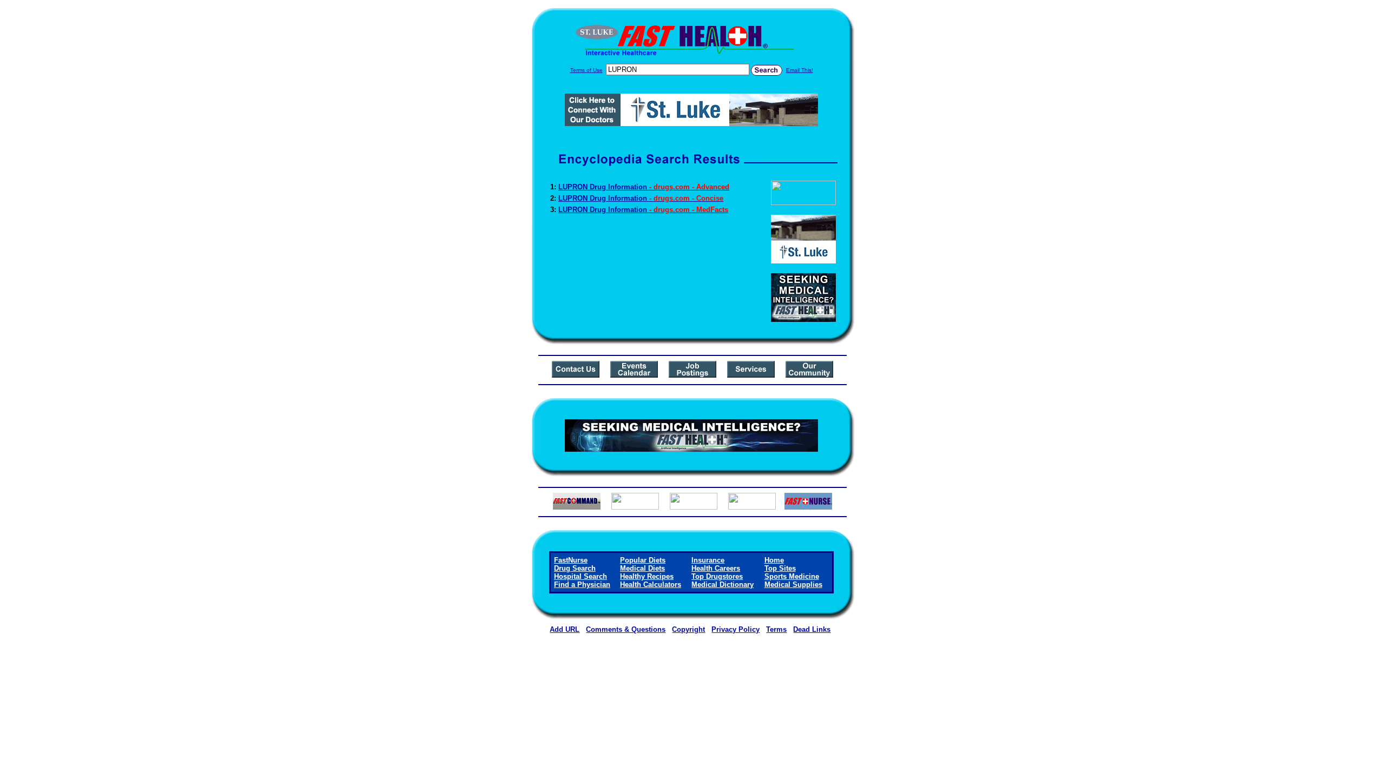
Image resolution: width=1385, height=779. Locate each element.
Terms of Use (586, 70)
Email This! (799, 70)
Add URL (564, 629)
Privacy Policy (735, 629)
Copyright (688, 629)
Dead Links (811, 629)
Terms (776, 629)
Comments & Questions (625, 629)
